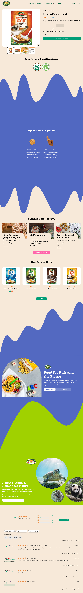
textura (10, 537)
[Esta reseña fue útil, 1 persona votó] (75, 576)
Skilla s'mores (37, 235)
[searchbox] (8, 531)
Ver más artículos (41, 252)
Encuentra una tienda (62, 38)
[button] (79, 3)
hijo (20, 537)
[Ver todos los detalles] (11, 276)
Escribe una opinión (64, 519)
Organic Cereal (51, 10)
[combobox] (21, 531)
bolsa (6, 537)
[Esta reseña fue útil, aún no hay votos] (74, 553)
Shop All (44, 10)
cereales (16, 537)
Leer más (6, 246)
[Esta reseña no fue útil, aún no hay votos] (77, 553)
